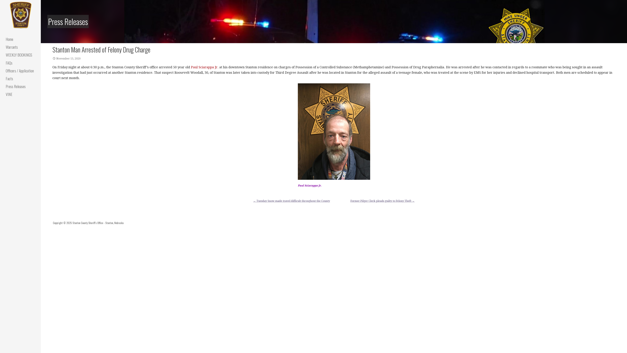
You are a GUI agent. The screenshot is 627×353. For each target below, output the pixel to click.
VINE (9, 94)
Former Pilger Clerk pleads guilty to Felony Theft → (382, 200)
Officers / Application (20, 71)
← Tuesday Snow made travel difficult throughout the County (291, 200)
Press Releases (16, 86)
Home (9, 39)
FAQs (9, 63)
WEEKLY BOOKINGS (19, 55)
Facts (9, 78)
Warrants (12, 47)
